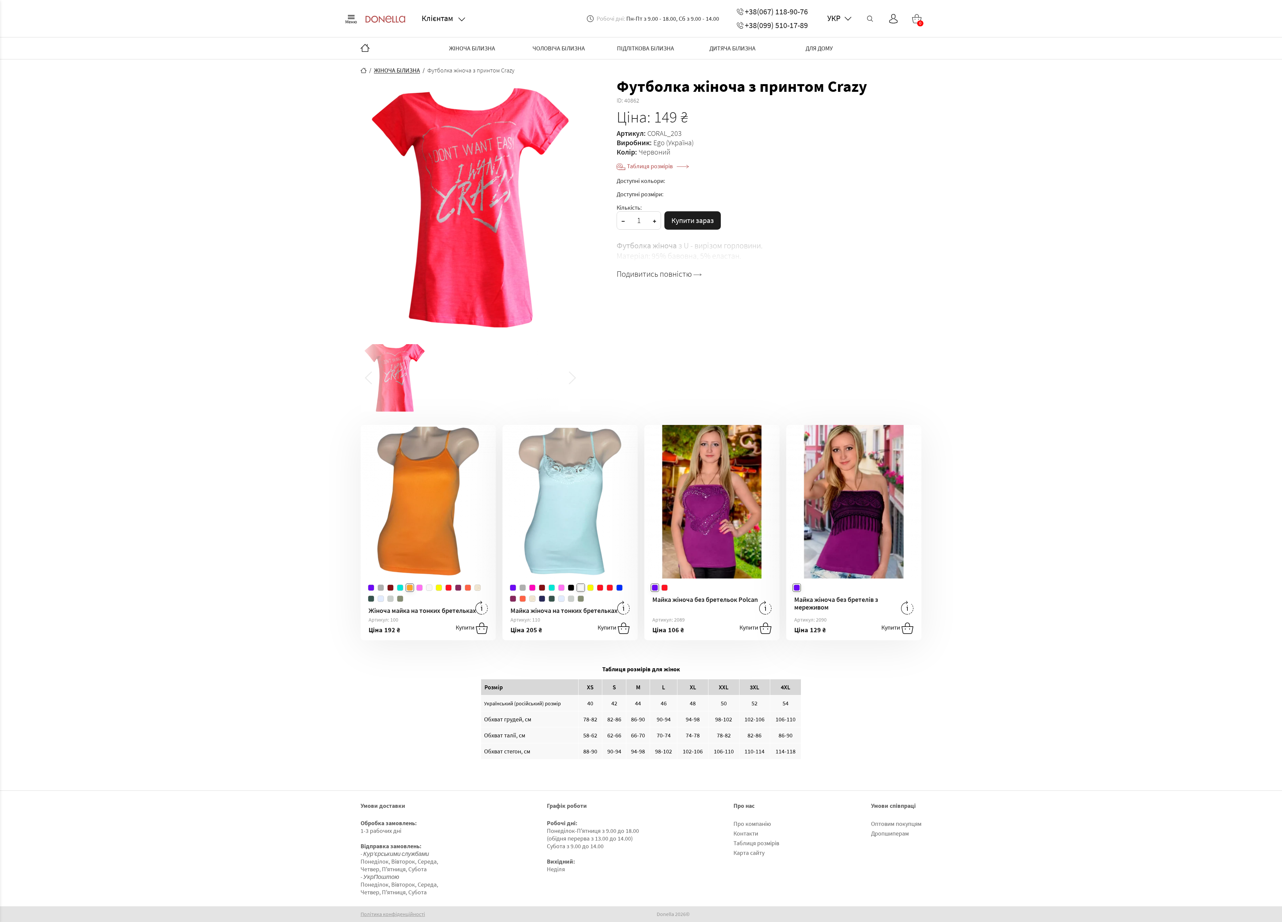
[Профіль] (893, 19)
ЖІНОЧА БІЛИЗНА (472, 48)
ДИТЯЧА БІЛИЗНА (732, 48)
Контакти (745, 833)
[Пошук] (870, 18)
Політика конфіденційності (393, 914)
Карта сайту (749, 853)
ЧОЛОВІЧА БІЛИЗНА (558, 48)
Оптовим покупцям (896, 824)
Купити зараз (692, 220)
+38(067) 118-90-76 (776, 12)
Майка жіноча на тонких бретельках (564, 610)
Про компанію (752, 824)
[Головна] (365, 48)
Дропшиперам (890, 833)
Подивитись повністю (655, 274)
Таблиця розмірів (650, 166)
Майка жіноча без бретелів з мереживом (836, 603)
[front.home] (364, 70)
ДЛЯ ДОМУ (819, 48)
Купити (466, 628)
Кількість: (629, 207)
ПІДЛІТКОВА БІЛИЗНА (645, 48)
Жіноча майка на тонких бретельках (422, 610)
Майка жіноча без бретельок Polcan (705, 599)
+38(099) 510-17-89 (776, 25)
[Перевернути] (481, 608)
